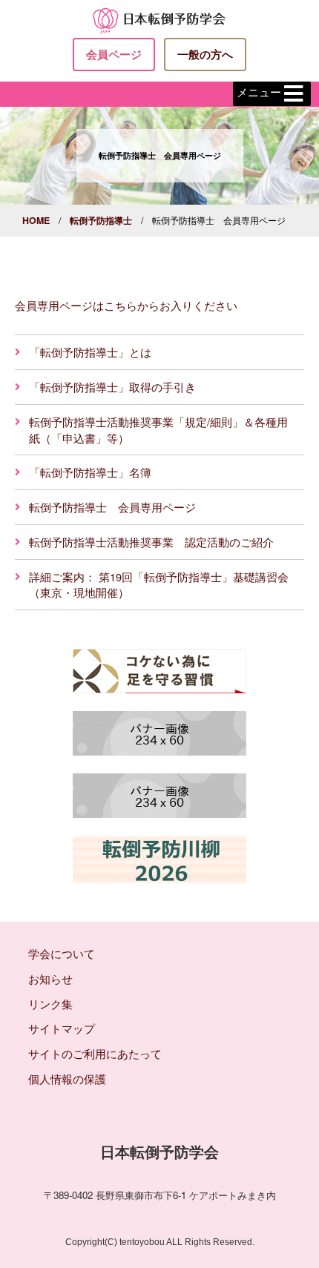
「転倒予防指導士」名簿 (90, 472)
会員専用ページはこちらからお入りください (126, 305)
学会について (61, 953)
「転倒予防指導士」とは (90, 352)
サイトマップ (61, 1028)
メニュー (259, 92)
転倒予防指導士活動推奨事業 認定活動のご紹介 (151, 541)
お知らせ (50, 978)
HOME (36, 220)
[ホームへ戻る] (159, 19)
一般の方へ (205, 54)
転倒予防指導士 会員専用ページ (112, 507)
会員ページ (114, 54)
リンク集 (50, 1003)
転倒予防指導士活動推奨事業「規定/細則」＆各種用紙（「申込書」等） (158, 430)
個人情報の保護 (67, 1078)
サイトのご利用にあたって (95, 1053)
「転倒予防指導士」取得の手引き (112, 386)
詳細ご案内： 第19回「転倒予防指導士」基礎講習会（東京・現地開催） (159, 585)
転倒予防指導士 (101, 220)
